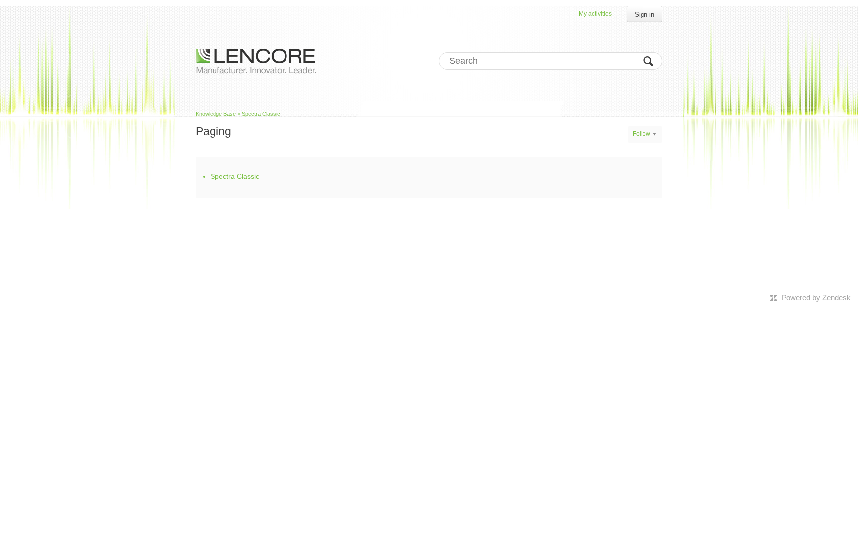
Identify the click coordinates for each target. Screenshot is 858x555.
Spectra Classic (261, 114)
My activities (595, 13)
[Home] (256, 60)
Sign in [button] (644, 14)
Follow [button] (641, 133)
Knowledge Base (216, 114)
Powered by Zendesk (816, 297)
